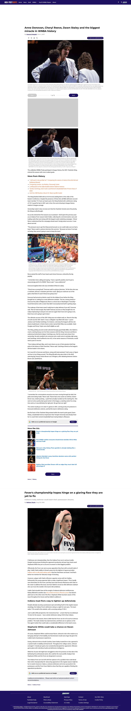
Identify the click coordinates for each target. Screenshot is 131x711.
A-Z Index (67, 702)
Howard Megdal (32, 34)
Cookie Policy (99, 700)
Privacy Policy (68, 700)
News (25, 2)
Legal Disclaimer (32, 702)
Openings (67, 697)
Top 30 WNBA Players (45, 2)
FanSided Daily (31, 700)
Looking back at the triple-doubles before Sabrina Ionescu (46, 186)
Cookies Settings (83, 702)
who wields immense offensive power (57, 592)
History (34, 479)
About (54, 2)
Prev (32, 95)
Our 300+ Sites (99, 697)
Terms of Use (82, 700)
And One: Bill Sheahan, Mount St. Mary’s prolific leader (45, 193)
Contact (80, 697)
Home (20, 2)
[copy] (37, 38)
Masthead (47, 697)
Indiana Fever (36, 684)
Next (73, 95)
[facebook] (118, 2)
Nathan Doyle (31, 502)
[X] (121, 2)
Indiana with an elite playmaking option (39, 572)
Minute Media (19, 706)
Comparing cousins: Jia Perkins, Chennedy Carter (44, 184)
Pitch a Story (47, 700)
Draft (29, 2)
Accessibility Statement (51, 702)
